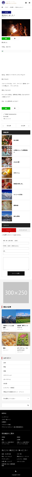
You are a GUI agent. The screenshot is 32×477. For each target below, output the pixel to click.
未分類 (6, 12)
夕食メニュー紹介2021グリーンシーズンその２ (23, 443)
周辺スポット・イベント (23, 456)
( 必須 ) (10, 240)
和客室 (18, 437)
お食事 (18, 439)
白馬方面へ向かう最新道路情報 (8, 464)
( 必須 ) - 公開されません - (11, 245)
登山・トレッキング (7, 456)
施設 (3, 439)
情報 (4, 371)
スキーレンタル (21, 461)
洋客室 (3, 437)
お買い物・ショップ (7, 461)
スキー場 (19, 454)
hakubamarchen (12, 114)
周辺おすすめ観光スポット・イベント (13, 392)
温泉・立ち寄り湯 (6, 454)
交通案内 (4, 422)
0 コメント (9, 230)
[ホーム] (2, 7)
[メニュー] (29, 2)
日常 (4, 362)
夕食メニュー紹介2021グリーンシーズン (8, 443)
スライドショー (7, 375)
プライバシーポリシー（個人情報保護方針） (13, 427)
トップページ (5, 417)
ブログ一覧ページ (6, 419)
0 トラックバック (23, 230)
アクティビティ (5, 459)
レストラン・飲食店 (8, 387)
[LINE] (6, 38)
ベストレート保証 (6, 424)
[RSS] (16, 471)
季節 (4, 367)
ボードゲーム (7, 379)
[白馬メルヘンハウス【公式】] (9, 2)
